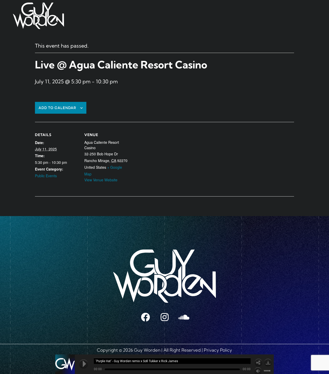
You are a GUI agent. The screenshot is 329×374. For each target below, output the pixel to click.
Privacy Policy (218, 350)
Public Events (46, 175)
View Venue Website (100, 179)
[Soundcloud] (184, 317)
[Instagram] (164, 317)
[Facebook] (145, 317)
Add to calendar (57, 108)
